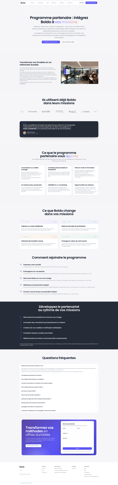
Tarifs (47, 2)
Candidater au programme (50, 42)
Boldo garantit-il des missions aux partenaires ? (33, 402)
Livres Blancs (87, 472)
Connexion (81, 2)
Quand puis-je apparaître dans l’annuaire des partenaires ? (36, 399)
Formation (74, 468)
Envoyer (77, 448)
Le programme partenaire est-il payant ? (31, 375)
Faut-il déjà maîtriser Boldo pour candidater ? (32, 379)
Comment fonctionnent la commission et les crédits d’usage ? (37, 383)
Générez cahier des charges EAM (91, 476)
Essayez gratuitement (91, 2)
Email (64, 428)
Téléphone (65, 433)
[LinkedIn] (29, 474)
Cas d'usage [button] (40, 2)
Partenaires (44, 472)
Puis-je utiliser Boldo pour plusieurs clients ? (32, 387)
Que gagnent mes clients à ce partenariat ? (32, 406)
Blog (85, 468)
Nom (78, 428)
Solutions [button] (32, 2)
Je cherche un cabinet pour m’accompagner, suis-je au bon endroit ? (38, 410)
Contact (43, 468)
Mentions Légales (58, 468)
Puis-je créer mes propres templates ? (31, 395)
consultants (23, 83)
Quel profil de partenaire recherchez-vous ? (32, 365)
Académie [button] (61, 2)
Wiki (85, 470)
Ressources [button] (69, 2)
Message (65, 438)
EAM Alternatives (87, 474)
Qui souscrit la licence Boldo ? (28, 391)
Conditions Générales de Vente (61, 470)
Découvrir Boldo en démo (68, 42)
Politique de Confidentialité (60, 472)
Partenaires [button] (53, 2)
